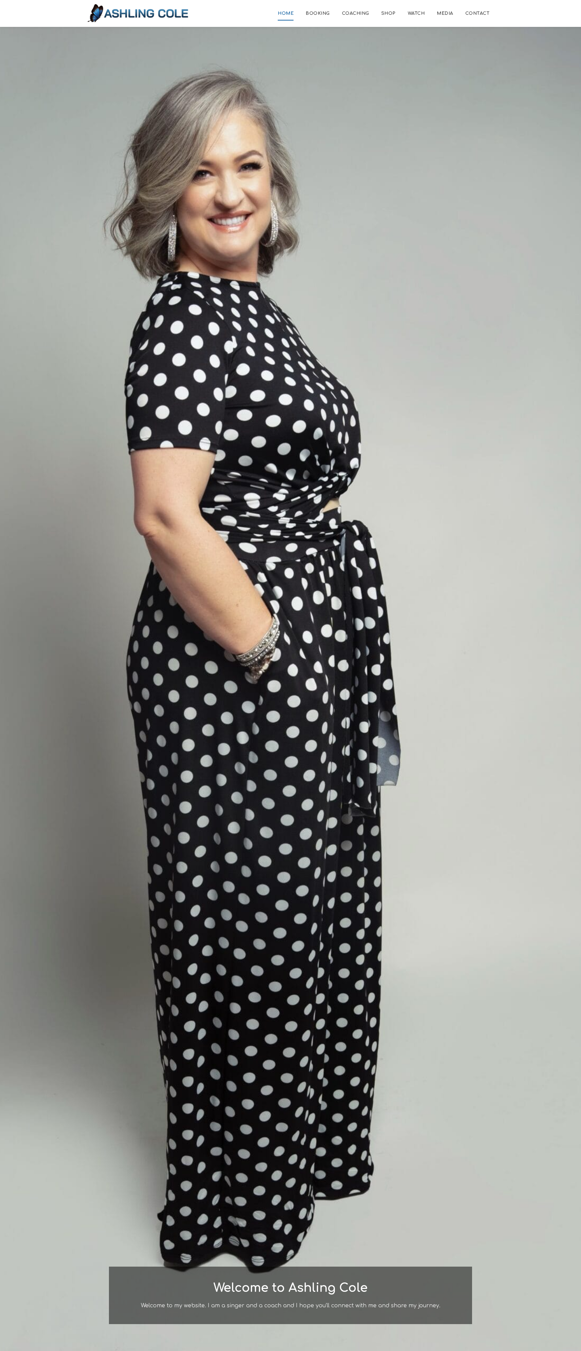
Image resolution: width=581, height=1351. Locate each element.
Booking (318, 13)
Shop (388, 13)
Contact (477, 13)
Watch (416, 13)
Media (445, 13)
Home (286, 13)
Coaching (355, 13)
